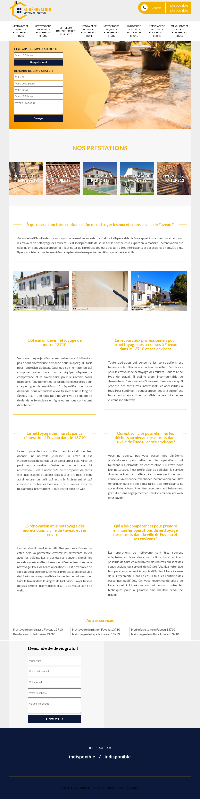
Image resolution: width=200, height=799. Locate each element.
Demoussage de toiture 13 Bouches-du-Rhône (179, 31)
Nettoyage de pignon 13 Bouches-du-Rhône (88, 31)
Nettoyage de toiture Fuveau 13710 (155, 634)
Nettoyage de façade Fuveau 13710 (96, 634)
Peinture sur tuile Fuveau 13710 (34, 634)
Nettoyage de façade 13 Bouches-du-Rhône (111, 31)
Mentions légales (123, 788)
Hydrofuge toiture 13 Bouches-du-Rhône (134, 31)
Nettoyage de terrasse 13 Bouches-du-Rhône (43, 31)
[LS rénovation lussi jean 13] (30, 10)
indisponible (178, 5)
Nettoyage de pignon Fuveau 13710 (96, 629)
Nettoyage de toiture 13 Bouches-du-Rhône (157, 31)
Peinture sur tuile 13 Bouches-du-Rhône (66, 31)
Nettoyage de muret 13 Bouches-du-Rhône (20, 31)
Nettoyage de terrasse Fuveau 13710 (38, 629)
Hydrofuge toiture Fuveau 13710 (153, 629)
